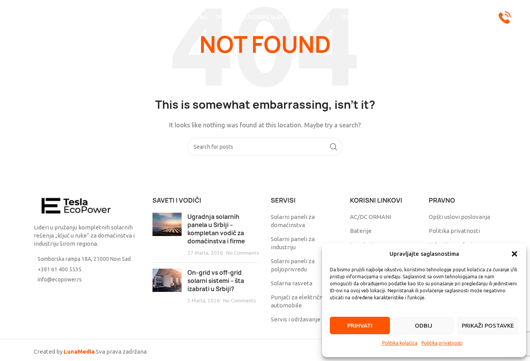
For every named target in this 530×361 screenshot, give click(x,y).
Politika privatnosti (441, 342)
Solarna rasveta (291, 283)
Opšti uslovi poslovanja (459, 216)
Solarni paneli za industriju (293, 243)
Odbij (423, 325)
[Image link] (76, 205)
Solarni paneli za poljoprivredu (293, 265)
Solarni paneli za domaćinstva (293, 220)
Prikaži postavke (488, 325)
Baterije (361, 230)
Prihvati (359, 325)
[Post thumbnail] (167, 235)
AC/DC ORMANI (370, 216)
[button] (514, 254)
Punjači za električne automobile (298, 301)
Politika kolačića (399, 342)
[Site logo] (90, 17)
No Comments (242, 253)
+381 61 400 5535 (59, 269)
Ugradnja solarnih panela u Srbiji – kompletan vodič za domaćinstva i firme (216, 229)
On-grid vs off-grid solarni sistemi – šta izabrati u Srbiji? (215, 281)
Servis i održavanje (295, 319)
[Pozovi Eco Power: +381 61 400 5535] (505, 17)
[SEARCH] (334, 147)
